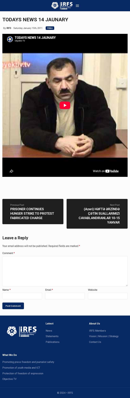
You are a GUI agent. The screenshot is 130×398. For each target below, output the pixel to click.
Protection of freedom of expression (22, 373)
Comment (8, 253)
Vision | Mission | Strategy (104, 336)
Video (50, 28)
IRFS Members (97, 330)
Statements (52, 336)
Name (6, 289)
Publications (52, 342)
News (49, 330)
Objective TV (9, 379)
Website (92, 289)
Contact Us (95, 342)
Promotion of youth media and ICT (21, 367)
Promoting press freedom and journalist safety (28, 362)
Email (49, 289)
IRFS (8, 28)
